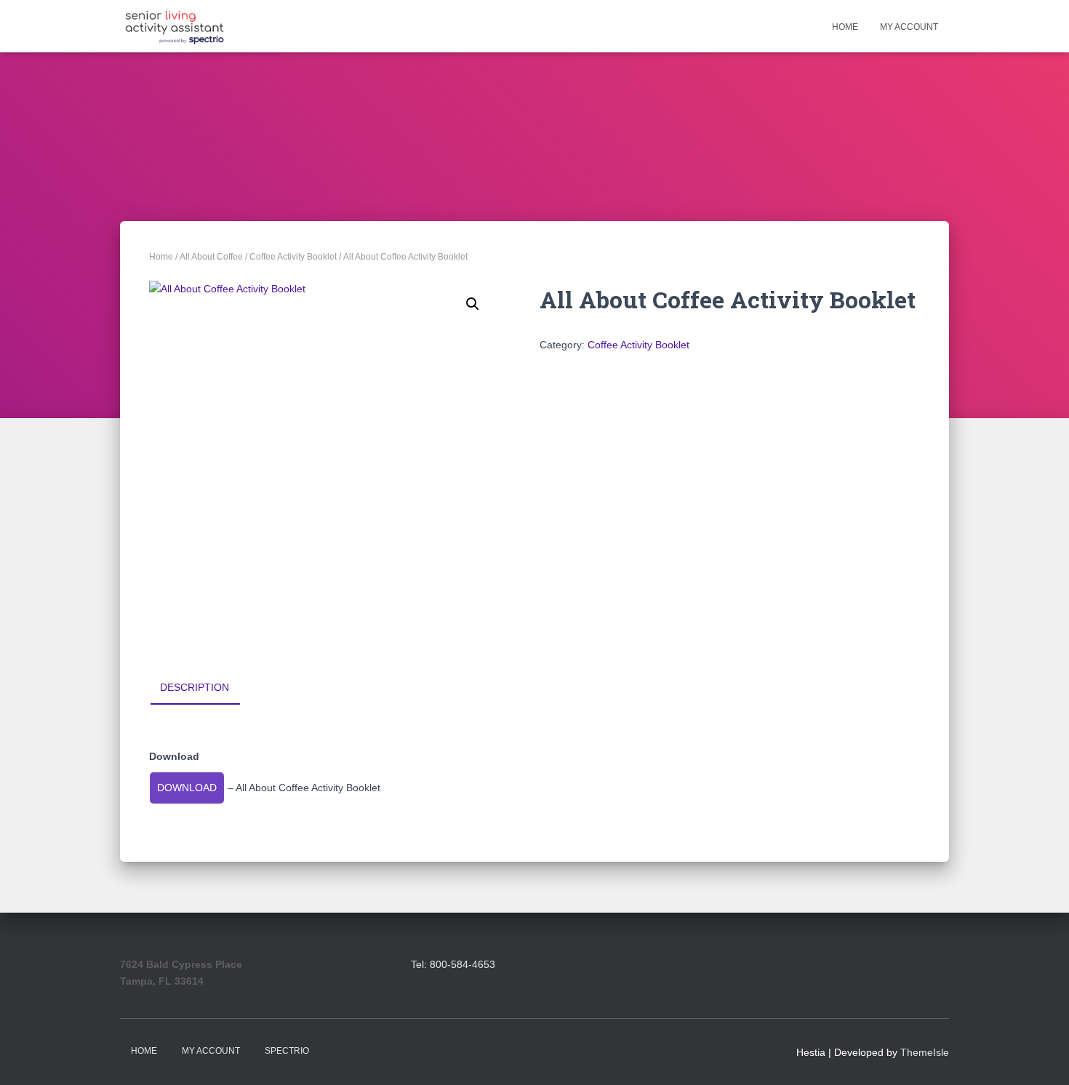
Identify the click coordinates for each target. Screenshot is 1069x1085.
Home (845, 27)
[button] (473, 304)
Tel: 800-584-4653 (453, 964)
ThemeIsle (924, 1052)
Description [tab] (194, 687)
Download (187, 787)
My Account (909, 27)
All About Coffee (211, 257)
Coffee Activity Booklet (293, 257)
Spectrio (287, 1051)
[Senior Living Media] (174, 26)
